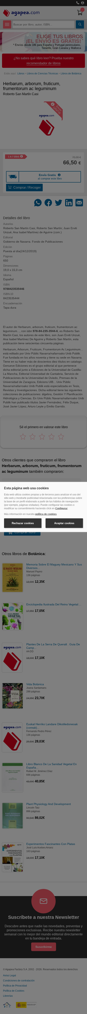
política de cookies (46, 514)
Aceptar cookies (64, 523)
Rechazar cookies (23, 523)
